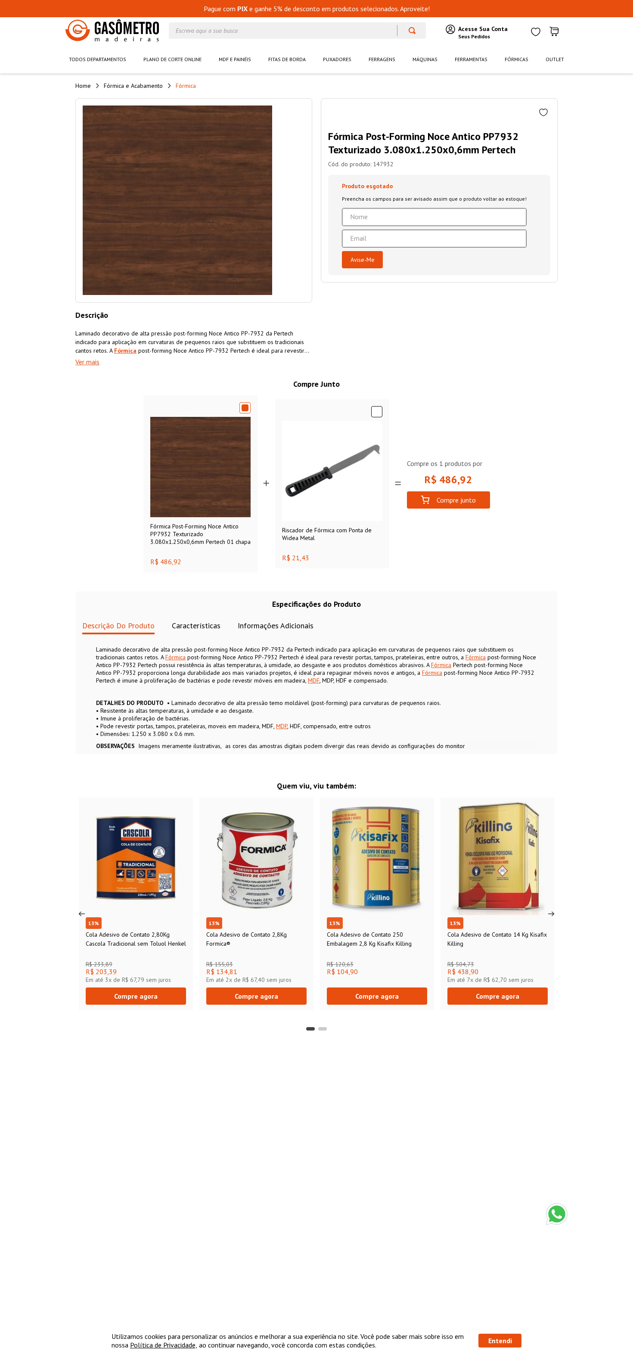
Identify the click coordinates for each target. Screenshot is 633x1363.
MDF (314, 680)
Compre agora (136, 996)
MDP (281, 726)
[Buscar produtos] (408, 30)
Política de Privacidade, (163, 1345)
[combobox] (297, 30)
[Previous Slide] (81, 913)
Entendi (500, 1340)
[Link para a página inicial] (83, 86)
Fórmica (186, 86)
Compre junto (456, 500)
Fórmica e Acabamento (133, 86)
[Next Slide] (551, 913)
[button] (310, 1029)
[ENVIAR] (362, 259)
